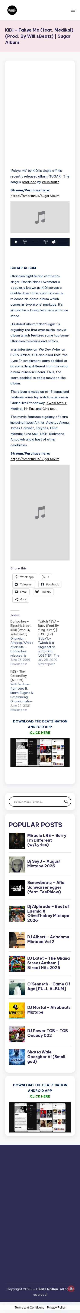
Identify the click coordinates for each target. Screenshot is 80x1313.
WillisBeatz (50, 182)
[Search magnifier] (66, 802)
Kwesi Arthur (57, 403)
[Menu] (73, 10)
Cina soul (49, 409)
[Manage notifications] (71, 1288)
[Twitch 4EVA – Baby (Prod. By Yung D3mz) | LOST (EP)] (51, 642)
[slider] (61, 242)
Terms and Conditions (29, 1307)
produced (29, 182)
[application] (40, 242)
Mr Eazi (29, 409)
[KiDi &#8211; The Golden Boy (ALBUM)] (24, 690)
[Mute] (53, 242)
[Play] (16, 242)
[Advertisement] (40, 120)
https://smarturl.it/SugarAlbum (34, 196)
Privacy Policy (56, 1307)
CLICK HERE (40, 733)
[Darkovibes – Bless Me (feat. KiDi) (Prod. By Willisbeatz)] (24, 642)
